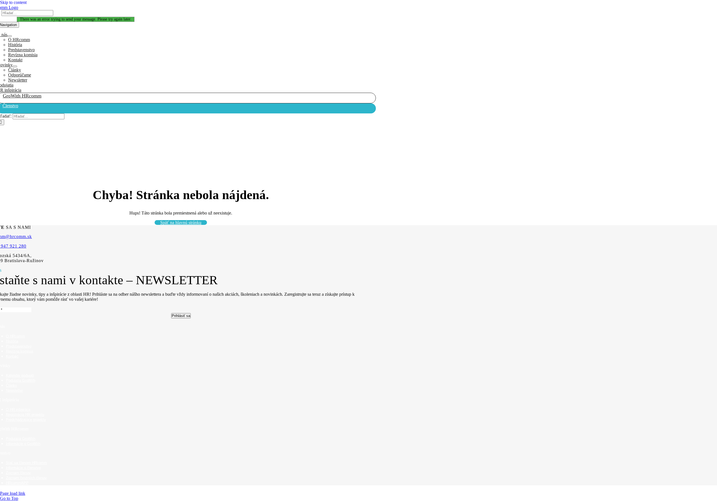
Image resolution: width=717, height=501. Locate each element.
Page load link (12, 493)
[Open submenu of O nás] (9, 36)
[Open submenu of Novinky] (15, 66)
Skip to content (13, 2)
